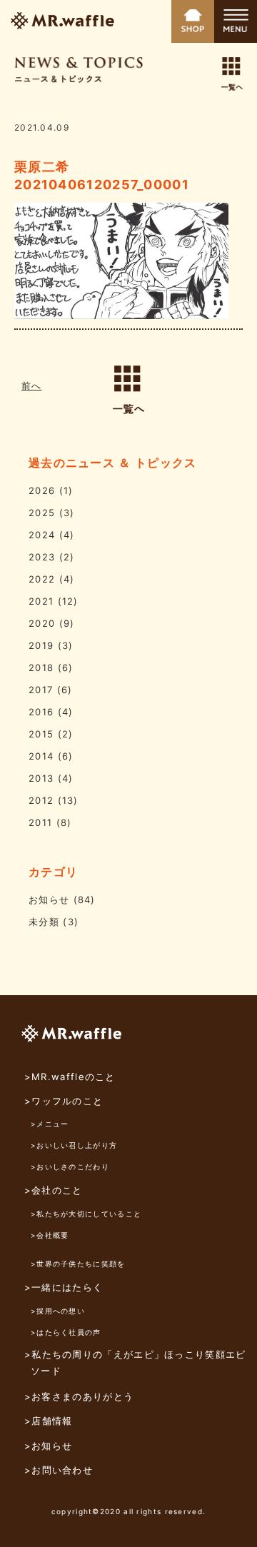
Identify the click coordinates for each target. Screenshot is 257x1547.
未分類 (44, 921)
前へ (31, 385)
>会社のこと (53, 1190)
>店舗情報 (48, 1420)
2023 (42, 557)
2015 (41, 734)
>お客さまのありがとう (78, 1396)
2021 (41, 601)
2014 (41, 756)
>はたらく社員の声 (66, 1332)
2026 (42, 490)
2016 (41, 711)
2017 (41, 689)
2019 (41, 645)
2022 (42, 579)
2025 (42, 512)
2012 (41, 800)
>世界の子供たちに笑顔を (78, 1263)
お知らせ (49, 899)
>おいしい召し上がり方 (74, 1145)
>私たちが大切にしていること (86, 1213)
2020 (42, 623)
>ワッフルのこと (63, 1101)
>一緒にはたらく (63, 1287)
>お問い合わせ (58, 1470)
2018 (41, 667)
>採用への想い (58, 1310)
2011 (40, 822)
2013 (41, 778)
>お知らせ (48, 1445)
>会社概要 (50, 1235)
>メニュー (50, 1123)
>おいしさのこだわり (70, 1166)
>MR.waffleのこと (70, 1076)
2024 (42, 534)
